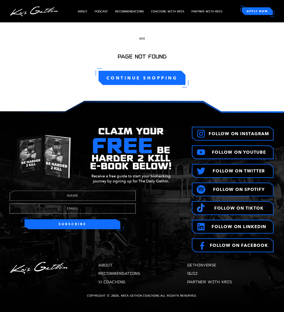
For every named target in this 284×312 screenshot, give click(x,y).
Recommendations (119, 273)
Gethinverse (202, 265)
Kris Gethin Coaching (140, 295)
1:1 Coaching (112, 281)
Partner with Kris (209, 281)
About (105, 265)
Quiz (192, 273)
